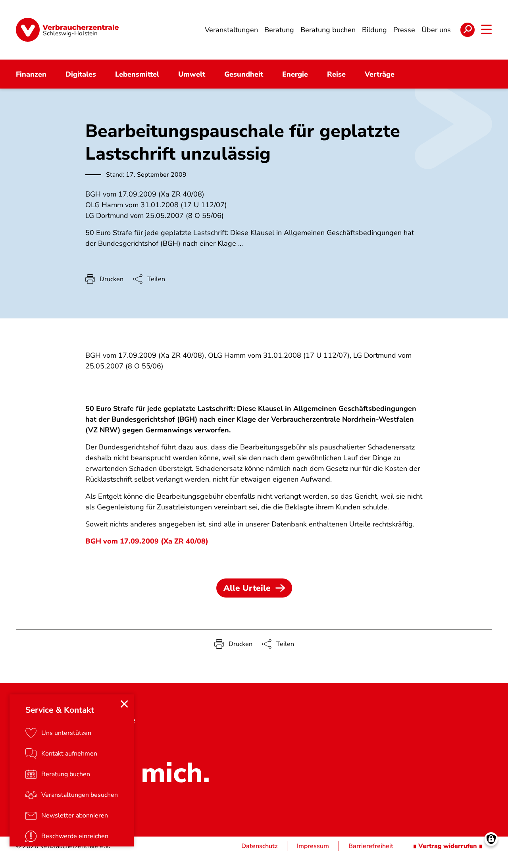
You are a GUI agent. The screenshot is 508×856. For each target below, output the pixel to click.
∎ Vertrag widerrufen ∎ (448, 846)
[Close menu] (124, 704)
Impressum (313, 846)
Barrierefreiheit (370, 846)
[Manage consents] (491, 839)
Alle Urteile (247, 588)
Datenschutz (259, 846)
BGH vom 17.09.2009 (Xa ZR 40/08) (146, 541)
